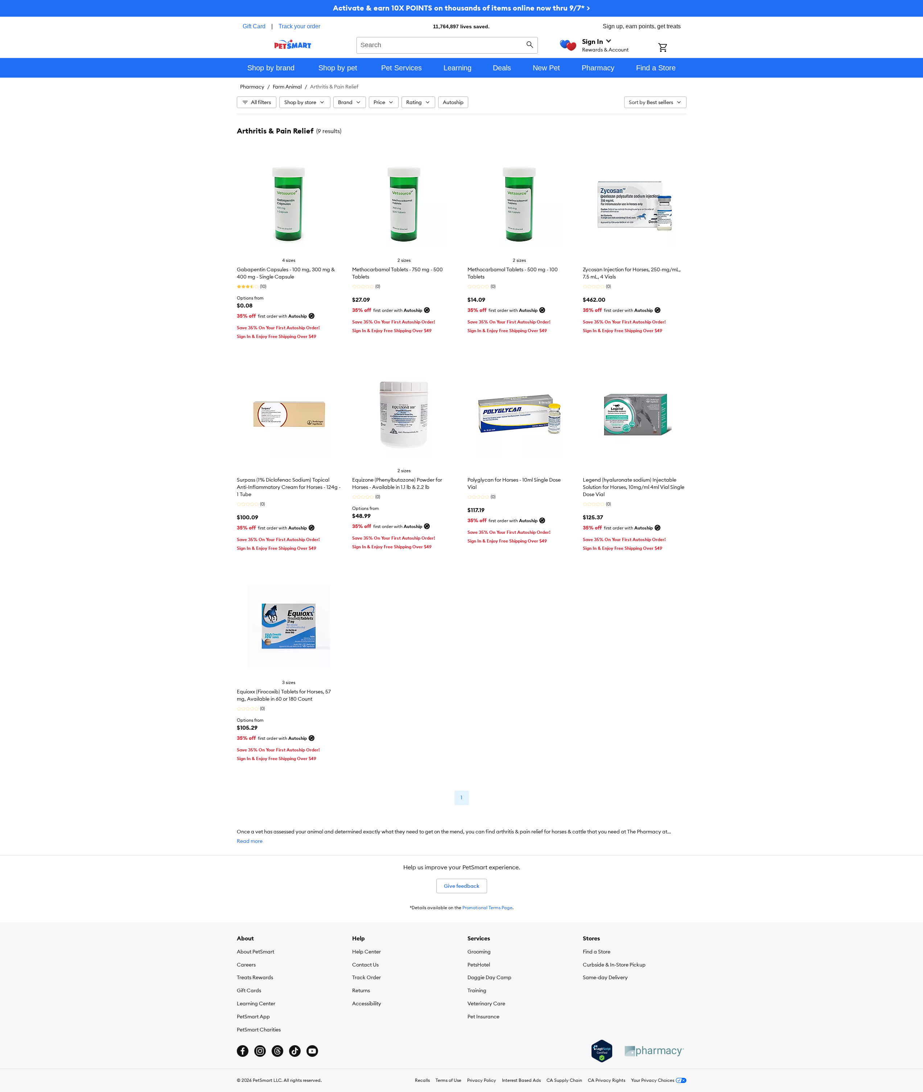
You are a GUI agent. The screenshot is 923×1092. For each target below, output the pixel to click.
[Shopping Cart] (672, 48)
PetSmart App (253, 1016)
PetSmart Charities (259, 1029)
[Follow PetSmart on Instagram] (260, 1051)
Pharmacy (252, 86)
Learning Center (256, 1003)
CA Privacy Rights (606, 1080)
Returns (361, 990)
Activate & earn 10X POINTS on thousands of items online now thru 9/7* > (461, 7)
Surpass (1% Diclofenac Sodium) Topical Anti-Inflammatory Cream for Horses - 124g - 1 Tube (289, 487)
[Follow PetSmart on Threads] (277, 1051)
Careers (246, 964)
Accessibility (366, 1003)
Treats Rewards (255, 977)
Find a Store (596, 951)
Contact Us (365, 964)
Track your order (299, 26)
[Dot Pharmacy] (654, 1051)
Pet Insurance (483, 1016)
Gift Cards (249, 990)
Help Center (366, 951)
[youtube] (312, 1051)
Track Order (366, 977)
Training (476, 990)
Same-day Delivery (605, 977)
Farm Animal (287, 86)
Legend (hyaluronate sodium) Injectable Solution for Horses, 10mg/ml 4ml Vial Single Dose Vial (633, 487)
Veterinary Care (486, 1003)
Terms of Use (448, 1080)
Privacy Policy (481, 1080)
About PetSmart (255, 951)
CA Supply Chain (564, 1080)
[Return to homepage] (293, 44)
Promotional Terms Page (487, 907)
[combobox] (447, 44)
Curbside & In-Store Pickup (614, 964)
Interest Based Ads (521, 1080)
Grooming (479, 951)
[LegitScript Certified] (602, 1051)
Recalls (422, 1080)
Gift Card (254, 26)
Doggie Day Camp (489, 977)
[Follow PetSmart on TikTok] (295, 1051)
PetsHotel (478, 964)
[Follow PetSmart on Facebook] (242, 1051)
